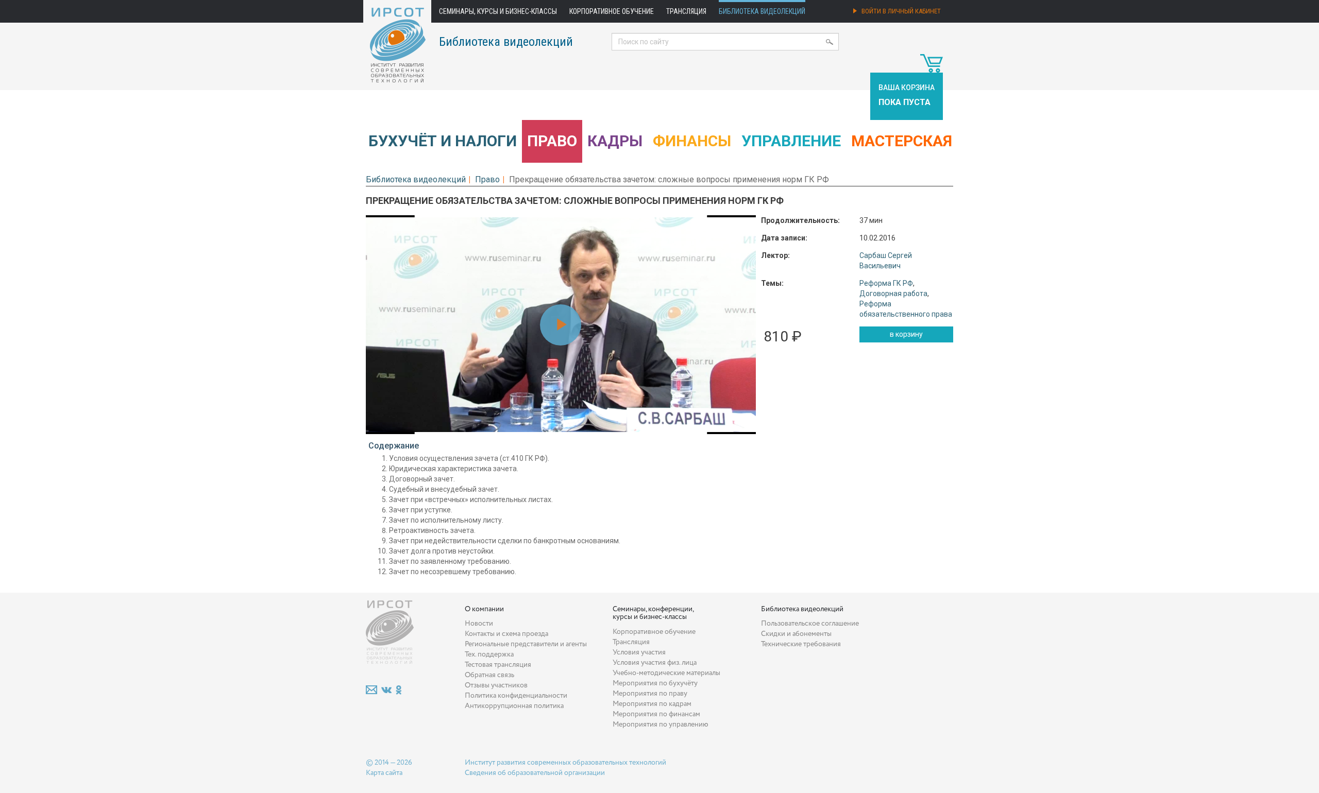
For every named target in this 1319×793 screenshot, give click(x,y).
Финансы (692, 141)
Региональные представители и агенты (526, 644)
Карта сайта (384, 773)
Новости (479, 623)
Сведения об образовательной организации (535, 773)
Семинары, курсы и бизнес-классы (498, 11)
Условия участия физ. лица (655, 663)
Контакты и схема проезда (506, 634)
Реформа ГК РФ (886, 283)
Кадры (614, 141)
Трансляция (686, 11)
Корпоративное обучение (611, 11)
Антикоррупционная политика (514, 706)
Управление (791, 141)
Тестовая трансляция (498, 665)
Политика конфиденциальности (516, 696)
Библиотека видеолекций (762, 11)
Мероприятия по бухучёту (655, 683)
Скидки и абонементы (796, 634)
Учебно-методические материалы (666, 673)
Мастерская (901, 141)
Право (552, 141)
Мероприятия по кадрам (652, 704)
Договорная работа (893, 293)
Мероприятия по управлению (660, 724)
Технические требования (801, 644)
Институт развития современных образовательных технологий (565, 762)
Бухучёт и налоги (442, 141)
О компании (484, 609)
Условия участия (639, 652)
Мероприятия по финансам (656, 714)
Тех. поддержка (489, 654)
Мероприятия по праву (650, 693)
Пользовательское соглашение (810, 623)
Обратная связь (489, 675)
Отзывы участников (496, 685)
